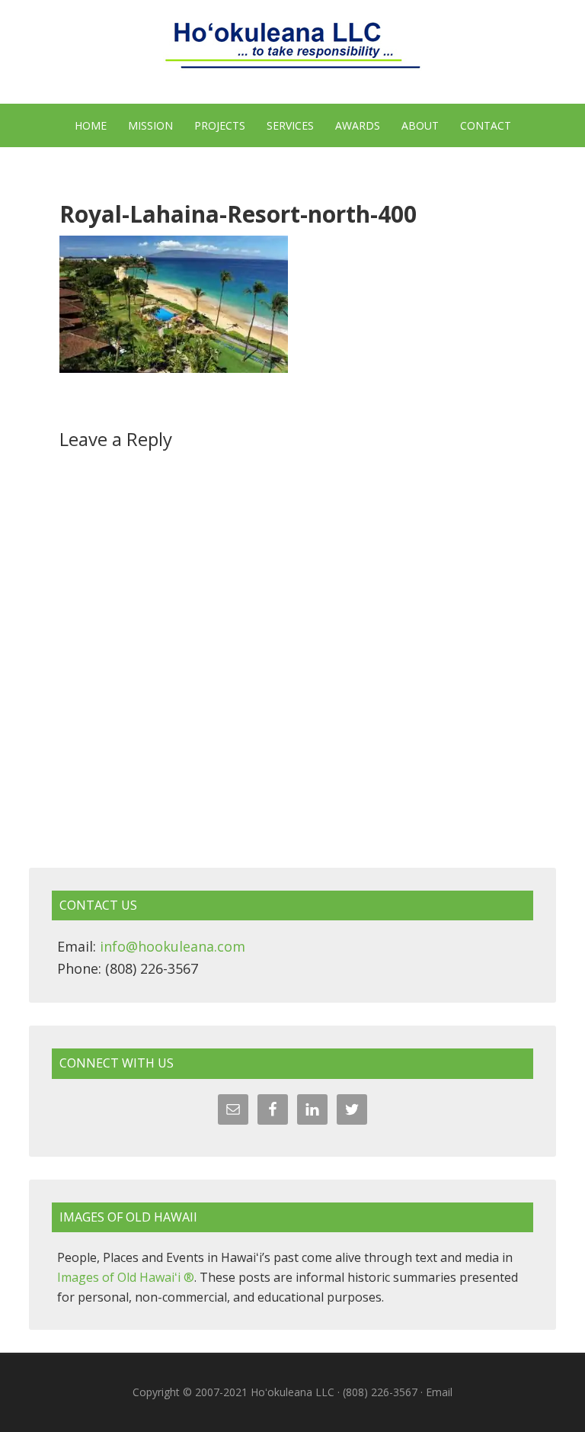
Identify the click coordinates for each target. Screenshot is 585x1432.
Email (439, 1392)
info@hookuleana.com (172, 946)
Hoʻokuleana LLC (292, 53)
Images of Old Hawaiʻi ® (125, 1277)
